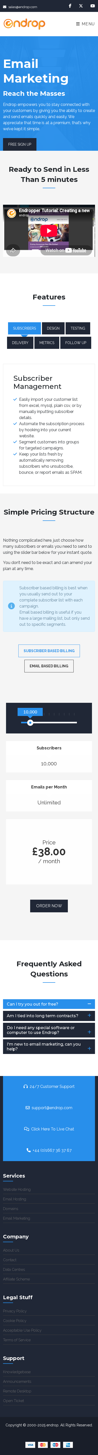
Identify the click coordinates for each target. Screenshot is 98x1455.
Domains (10, 1208)
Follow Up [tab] (75, 343)
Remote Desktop (17, 1391)
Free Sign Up (19, 144)
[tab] (49, 1004)
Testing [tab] (78, 328)
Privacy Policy (15, 1311)
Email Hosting (14, 1199)
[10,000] (30, 723)
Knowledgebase (17, 1372)
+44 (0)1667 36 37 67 (52, 1150)
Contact (9, 1260)
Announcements (17, 1381)
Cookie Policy (14, 1320)
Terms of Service (17, 1340)
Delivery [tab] (20, 343)
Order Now (49, 905)
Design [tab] (53, 328)
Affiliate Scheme (16, 1279)
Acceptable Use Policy (22, 1330)
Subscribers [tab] (24, 328)
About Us (11, 1250)
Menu (87, 24)
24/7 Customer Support (52, 1086)
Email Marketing (16, 1218)
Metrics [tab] (46, 343)
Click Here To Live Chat (52, 1129)
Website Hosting (17, 1189)
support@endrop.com (52, 1107)
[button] (49, 1004)
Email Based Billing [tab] (49, 666)
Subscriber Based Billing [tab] (49, 651)
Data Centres (14, 1269)
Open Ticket (13, 1401)
